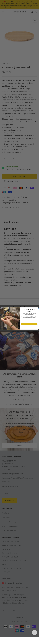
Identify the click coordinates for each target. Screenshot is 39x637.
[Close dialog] (38, 308)
